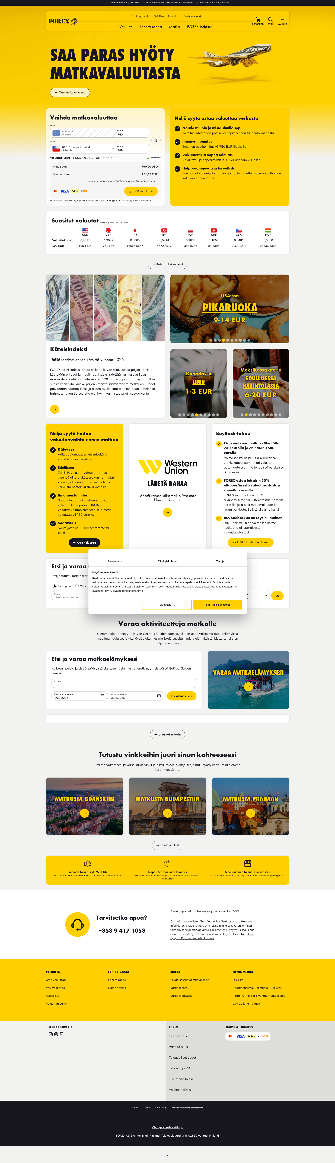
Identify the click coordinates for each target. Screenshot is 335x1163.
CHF (214, 234)
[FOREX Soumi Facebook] (51, 1034)
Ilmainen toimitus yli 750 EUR (87, 872)
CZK (238, 234)
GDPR (148, 1107)
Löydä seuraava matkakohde (189, 980)
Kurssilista (52, 995)
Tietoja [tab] (220, 561)
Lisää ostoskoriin (143, 191)
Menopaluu (65, 586)
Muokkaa (165, 604)
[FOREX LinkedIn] (61, 1034)
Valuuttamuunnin (57, 1003)
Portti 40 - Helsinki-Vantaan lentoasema (259, 995)
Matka (174, 26)
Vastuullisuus (178, 1047)
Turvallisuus (160, 1107)
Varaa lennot (178, 987)
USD (85, 234)
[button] (192, 16)
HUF (268, 234)
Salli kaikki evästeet (218, 604)
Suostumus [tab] (115, 561)
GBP (108, 234)
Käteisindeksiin (54, 409)
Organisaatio (178, 1036)
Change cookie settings (167, 1127)
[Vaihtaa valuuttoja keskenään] (156, 140)
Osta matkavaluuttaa (72, 92)
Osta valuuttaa (86, 543)
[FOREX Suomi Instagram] (56, 1034)
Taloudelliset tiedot (182, 1057)
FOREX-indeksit (199, 26)
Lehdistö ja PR (179, 1068)
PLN (190, 234)
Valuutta (126, 26)
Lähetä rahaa (151, 26)
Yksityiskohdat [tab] (167, 561)
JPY (134, 234)
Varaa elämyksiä (181, 995)
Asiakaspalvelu (140, 16)
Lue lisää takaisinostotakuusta (250, 542)
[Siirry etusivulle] (63, 21)
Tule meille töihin (181, 1079)
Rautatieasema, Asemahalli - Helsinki (257, 987)
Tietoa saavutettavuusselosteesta (186, 1107)
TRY (164, 234)
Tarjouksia (174, 16)
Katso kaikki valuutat (169, 264)
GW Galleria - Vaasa (246, 1003)
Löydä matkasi (169, 845)
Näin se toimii (117, 987)
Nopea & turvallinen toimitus (167, 872)
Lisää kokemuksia (169, 734)
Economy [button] (242, 597)
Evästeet (136, 1107)
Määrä (120, 131)
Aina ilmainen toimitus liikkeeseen (248, 872)
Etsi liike (159, 16)
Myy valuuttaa (55, 987)
